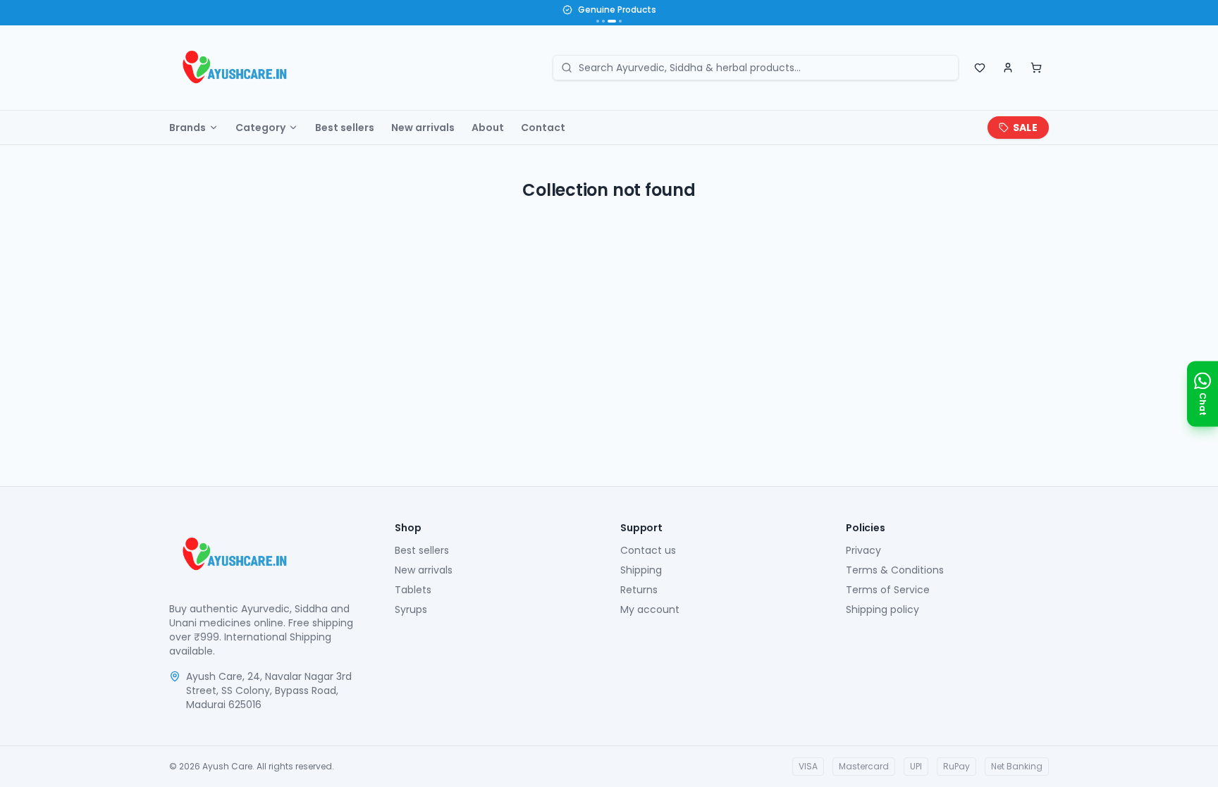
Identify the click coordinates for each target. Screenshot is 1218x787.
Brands (187, 127)
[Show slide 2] (603, 21)
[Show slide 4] (620, 21)
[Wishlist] (979, 67)
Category (260, 127)
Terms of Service (888, 590)
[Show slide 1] (597, 21)
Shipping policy (882, 609)
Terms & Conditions (895, 570)
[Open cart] (1036, 67)
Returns (639, 590)
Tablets (413, 590)
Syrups (411, 609)
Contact (543, 127)
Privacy (863, 550)
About (488, 127)
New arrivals (423, 127)
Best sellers (344, 127)
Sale (1025, 127)
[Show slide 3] (612, 21)
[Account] (1008, 67)
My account (649, 609)
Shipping (641, 570)
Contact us (648, 550)
